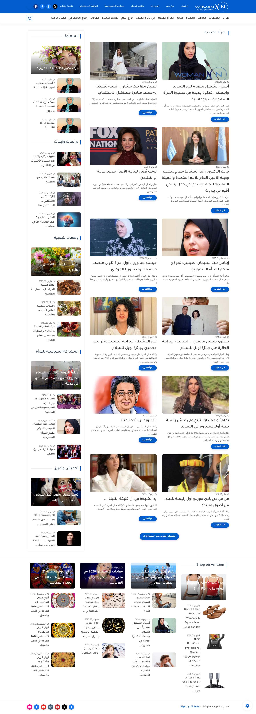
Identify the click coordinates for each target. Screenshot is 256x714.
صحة (180, 18)
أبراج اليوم (127, 18)
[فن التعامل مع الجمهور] (69, 180)
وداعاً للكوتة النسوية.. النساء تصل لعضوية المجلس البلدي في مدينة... (56, 378)
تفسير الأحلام (110, 18)
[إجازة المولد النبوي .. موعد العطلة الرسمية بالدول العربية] (113, 625)
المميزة (190, 18)
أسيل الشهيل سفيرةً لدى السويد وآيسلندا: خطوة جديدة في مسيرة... (140, 634)
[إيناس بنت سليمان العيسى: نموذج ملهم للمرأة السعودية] (195, 237)
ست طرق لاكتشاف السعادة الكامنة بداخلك (43, 107)
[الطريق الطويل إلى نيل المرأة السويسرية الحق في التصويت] (69, 401)
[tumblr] (50, 707)
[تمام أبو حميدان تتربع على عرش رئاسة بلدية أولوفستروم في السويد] (195, 395)
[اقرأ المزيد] (220, 119)
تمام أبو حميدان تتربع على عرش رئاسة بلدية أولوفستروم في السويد (197, 424)
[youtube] (43, 707)
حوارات (201, 18)
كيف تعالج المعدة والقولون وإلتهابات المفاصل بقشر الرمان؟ (44, 334)
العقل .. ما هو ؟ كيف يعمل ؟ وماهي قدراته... (43, 222)
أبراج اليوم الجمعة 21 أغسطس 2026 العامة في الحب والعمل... (53, 577)
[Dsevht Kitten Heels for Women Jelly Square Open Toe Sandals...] (214, 611)
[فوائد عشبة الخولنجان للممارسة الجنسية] (69, 287)
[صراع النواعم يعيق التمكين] (69, 452)
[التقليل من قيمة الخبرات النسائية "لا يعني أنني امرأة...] (69, 538)
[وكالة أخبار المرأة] (211, 7)
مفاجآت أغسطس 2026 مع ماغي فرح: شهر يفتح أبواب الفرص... (103, 577)
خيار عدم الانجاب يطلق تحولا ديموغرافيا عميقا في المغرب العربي (154, 577)
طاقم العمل (137, 6)
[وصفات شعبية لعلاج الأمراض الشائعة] (69, 308)
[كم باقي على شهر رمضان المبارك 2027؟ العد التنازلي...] (113, 600)
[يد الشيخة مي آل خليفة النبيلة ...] (123, 473)
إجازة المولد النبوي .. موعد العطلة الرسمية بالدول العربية (90, 630)
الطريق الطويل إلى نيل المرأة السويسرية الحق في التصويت (43, 406)
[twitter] (55, 6)
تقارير (225, 18)
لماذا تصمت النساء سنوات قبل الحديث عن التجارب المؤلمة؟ (141, 666)
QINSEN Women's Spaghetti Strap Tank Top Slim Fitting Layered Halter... (204, 586)
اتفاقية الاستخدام (89, 6)
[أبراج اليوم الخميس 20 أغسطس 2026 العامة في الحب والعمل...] (63, 600)
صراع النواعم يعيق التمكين (44, 452)
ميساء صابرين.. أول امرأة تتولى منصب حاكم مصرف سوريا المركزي (124, 266)
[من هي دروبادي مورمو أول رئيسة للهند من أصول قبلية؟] (195, 473)
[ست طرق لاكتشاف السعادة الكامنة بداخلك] (69, 104)
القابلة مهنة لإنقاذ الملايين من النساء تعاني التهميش (44, 520)
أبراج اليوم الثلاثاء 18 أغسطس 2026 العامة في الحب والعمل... (40, 666)
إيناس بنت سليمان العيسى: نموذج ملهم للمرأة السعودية (200, 266)
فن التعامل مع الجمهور (46, 180)
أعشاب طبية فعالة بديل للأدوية (60, 267)
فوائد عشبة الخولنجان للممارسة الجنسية (43, 290)
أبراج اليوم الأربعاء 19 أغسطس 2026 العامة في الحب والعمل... (40, 637)
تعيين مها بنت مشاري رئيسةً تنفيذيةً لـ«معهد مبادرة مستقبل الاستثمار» (126, 90)
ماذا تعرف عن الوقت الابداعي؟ (90, 651)
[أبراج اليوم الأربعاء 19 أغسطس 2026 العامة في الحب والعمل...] (63, 630)
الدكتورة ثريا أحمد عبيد (138, 421)
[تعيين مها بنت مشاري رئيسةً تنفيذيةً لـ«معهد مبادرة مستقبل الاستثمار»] (123, 61)
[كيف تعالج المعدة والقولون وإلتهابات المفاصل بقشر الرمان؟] (69, 329)
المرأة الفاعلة (165, 18)
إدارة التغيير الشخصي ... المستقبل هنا (46, 201)
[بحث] (29, 18)
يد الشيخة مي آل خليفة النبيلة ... (130, 499)
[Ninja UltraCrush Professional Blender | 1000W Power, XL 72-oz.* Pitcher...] (214, 641)
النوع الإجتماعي (78, 18)
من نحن (170, 6)
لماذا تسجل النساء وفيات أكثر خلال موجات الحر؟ (140, 605)
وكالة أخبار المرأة (190, 707)
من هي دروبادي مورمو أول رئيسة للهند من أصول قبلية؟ (197, 502)
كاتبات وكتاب (66, 6)
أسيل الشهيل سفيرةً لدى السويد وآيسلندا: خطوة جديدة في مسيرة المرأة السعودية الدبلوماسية (196, 93)
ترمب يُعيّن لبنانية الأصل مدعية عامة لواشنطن (127, 175)
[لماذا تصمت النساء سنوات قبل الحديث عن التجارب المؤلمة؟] (164, 659)
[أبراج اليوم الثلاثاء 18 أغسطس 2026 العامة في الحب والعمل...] (63, 659)
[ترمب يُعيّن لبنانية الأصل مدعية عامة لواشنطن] (123, 146)
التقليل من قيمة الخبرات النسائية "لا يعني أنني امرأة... (43, 541)
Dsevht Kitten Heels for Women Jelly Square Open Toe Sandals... (191, 618)
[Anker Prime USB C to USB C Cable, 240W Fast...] (214, 680)
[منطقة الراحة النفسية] (69, 125)
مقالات (94, 18)
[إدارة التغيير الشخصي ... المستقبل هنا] (69, 199)
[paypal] (35, 6)
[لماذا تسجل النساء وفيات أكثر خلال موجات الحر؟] (164, 600)
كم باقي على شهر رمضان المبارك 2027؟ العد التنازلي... (91, 605)
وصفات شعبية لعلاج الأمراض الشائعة (46, 310)
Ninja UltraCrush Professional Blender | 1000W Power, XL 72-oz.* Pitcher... (191, 653)
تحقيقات (214, 18)
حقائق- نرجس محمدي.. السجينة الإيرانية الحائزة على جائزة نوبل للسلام (195, 345)
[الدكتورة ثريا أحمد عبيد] (123, 395)
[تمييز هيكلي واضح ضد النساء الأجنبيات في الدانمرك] (69, 159)
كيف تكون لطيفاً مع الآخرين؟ (57, 68)
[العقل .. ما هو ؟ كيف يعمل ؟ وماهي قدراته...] (69, 219)
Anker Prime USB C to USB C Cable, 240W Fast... (191, 685)
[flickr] (29, 707)
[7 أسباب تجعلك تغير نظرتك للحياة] (69, 85)
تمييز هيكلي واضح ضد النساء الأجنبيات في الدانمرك (43, 161)
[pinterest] (57, 707)
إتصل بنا (155, 6)
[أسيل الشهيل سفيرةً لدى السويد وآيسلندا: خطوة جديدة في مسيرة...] (164, 625)
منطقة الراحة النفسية (47, 125)
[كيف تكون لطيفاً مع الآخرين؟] (56, 60)
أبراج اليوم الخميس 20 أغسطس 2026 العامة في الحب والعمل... (40, 607)
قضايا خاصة (58, 18)
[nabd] (29, 6)
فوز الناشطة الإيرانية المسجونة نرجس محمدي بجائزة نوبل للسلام (125, 345)
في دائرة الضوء (145, 18)
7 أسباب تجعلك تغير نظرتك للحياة (44, 85)
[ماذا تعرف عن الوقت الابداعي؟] (113, 650)
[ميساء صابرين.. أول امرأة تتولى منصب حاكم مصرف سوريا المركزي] (123, 237)
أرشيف (184, 6)
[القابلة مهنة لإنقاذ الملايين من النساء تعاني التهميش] (69, 517)
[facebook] (48, 6)
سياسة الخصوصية (114, 6)
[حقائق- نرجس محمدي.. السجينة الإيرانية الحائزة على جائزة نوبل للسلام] (195, 316)
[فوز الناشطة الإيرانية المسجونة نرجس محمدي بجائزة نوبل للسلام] (123, 316)
